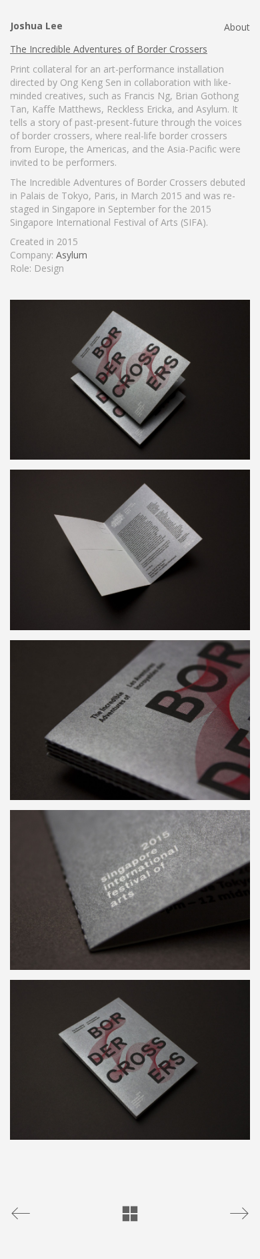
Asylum (71, 254)
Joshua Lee (36, 25)
